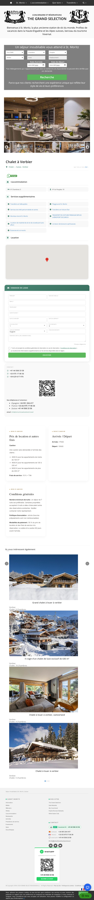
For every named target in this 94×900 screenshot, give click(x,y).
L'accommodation (39, 3)
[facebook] (51, 846)
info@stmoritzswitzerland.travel (22, 412)
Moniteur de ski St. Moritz (19, 216)
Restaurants (9, 816)
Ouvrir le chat (47, 879)
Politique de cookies (68, 885)
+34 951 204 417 (64, 832)
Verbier (25, 167)
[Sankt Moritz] (11, 3)
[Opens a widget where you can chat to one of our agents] (85, 896)
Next (87, 147)
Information (9, 802)
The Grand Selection (55, 802)
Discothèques (10, 830)
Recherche (47, 77)
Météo (8, 805)
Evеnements (9, 824)
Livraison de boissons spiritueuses (64, 224)
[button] (47, 260)
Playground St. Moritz (59, 204)
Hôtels (8, 811)
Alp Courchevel (53, 808)
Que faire (56, 3)
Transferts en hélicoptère (18, 204)
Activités (8, 819)
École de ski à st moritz (18, 230)
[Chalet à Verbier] (47, 119)
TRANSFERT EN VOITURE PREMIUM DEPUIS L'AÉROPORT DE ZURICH (67, 216)
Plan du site (57, 885)
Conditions (78, 885)
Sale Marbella (53, 805)
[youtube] (60, 846)
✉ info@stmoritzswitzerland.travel (59, 841)
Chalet (11, 167)
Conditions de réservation (68, 348)
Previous (6, 147)
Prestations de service (12, 821)
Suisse (19, 167)
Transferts (71, 3)
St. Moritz (20, 3)
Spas (7, 827)
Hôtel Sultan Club (54, 813)
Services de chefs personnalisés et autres (24, 210)
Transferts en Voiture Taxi (60, 210)
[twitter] (55, 846)
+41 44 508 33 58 (64, 837)
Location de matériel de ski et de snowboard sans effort (27, 224)
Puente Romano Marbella (56, 811)
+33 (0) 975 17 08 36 (65, 834)
